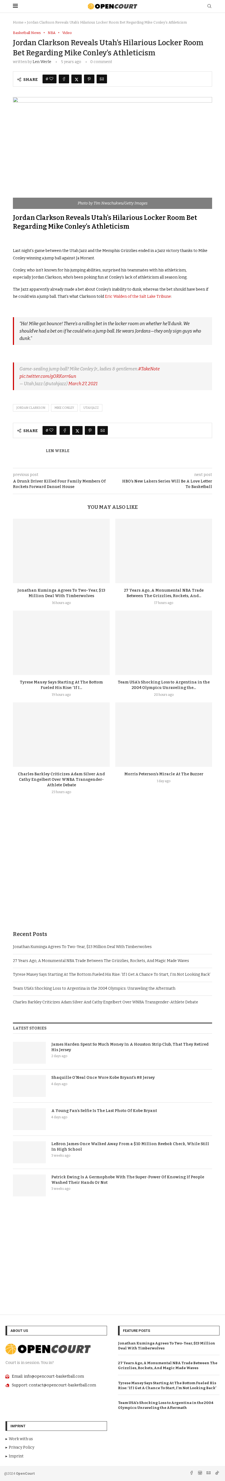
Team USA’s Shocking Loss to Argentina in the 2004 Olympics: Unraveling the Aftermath (94, 988)
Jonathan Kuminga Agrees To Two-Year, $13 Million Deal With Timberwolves (82, 946)
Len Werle (42, 61)
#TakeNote (149, 368)
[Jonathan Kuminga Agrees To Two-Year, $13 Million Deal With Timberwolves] (61, 551)
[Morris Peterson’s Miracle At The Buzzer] (163, 734)
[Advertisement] (112, 875)
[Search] (209, 6)
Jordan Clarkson (30, 408)
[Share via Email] (102, 79)
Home (18, 22)
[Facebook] (192, 1473)
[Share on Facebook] (64, 79)
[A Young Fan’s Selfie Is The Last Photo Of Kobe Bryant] (29, 1119)
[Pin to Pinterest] (89, 79)
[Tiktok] (217, 1473)
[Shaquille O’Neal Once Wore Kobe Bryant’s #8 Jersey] (29, 1086)
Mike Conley (64, 408)
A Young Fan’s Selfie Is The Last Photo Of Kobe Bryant (104, 1110)
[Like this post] (51, 79)
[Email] (209, 1473)
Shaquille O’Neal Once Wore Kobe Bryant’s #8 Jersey (103, 1077)
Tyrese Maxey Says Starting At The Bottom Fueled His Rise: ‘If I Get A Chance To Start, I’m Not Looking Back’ (111, 974)
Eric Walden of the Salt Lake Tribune (138, 296)
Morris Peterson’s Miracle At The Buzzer (163, 774)
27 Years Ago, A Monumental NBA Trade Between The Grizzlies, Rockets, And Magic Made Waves (101, 960)
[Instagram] (200, 1473)
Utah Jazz (91, 408)
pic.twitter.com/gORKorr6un (47, 376)
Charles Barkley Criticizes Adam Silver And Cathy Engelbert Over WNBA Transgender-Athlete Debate (61, 779)
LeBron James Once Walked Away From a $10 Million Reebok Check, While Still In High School (130, 1147)
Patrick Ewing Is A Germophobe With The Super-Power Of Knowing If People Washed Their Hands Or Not (127, 1180)
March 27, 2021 (82, 383)
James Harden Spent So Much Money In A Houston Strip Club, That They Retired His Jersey (130, 1047)
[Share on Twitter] (76, 79)
